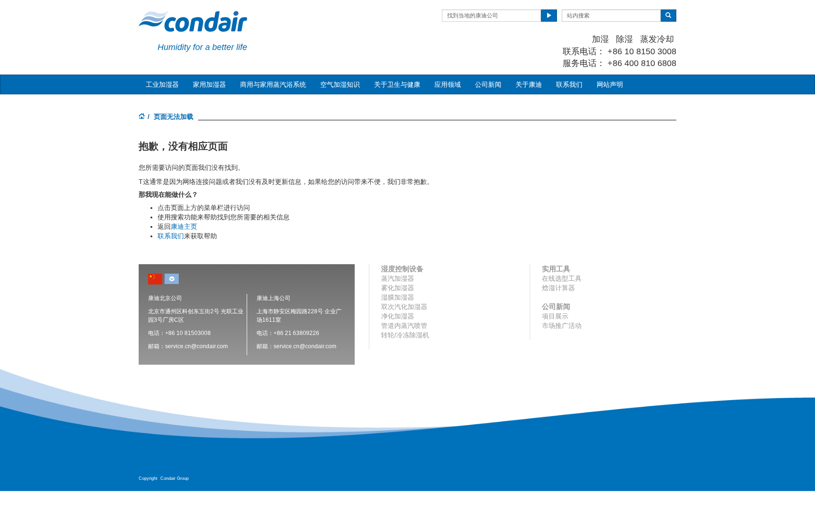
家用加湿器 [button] (209, 84)
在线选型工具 (562, 278)
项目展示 (555, 316)
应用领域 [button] (447, 84)
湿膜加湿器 (397, 297)
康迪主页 (184, 226)
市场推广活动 (562, 325)
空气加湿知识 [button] (340, 84)
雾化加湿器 (397, 288)
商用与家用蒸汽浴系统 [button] (273, 84)
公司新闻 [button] (488, 84)
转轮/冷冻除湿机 (405, 335)
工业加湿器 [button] (162, 84)
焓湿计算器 (558, 288)
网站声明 (610, 84)
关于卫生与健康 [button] (397, 84)
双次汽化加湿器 (404, 306)
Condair (193, 21)
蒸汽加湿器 (397, 278)
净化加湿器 (397, 316)
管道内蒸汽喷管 (404, 325)
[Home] (142, 117)
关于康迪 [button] (529, 84)
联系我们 (569, 84)
